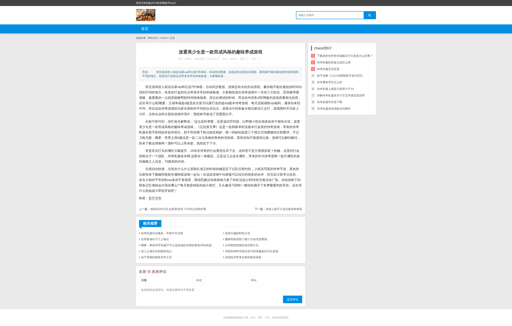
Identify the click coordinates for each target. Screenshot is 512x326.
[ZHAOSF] (145, 15)
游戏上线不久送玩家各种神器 (284, 209)
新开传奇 (155, 198)
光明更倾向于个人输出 (155, 239)
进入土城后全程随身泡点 (156, 251)
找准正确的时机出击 (237, 233)
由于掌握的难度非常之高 (156, 257)
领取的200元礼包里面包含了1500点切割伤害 (178, 209)
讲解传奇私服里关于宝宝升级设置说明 (341, 95)
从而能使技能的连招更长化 (242, 245)
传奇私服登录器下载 (329, 102)
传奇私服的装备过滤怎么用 (334, 62)
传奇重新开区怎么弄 (329, 82)
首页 (144, 29)
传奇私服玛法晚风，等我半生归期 (162, 233)
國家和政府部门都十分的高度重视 (246, 239)
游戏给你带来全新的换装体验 (243, 257)
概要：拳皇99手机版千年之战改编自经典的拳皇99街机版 (176, 245)
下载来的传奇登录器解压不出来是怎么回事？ (345, 55)
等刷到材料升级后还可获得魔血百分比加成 (251, 251)
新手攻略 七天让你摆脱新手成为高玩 (340, 75)
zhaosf (163, 38)
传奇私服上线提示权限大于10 (335, 88)
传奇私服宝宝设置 (328, 69)
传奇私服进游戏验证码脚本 (334, 108)
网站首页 (153, 38)
